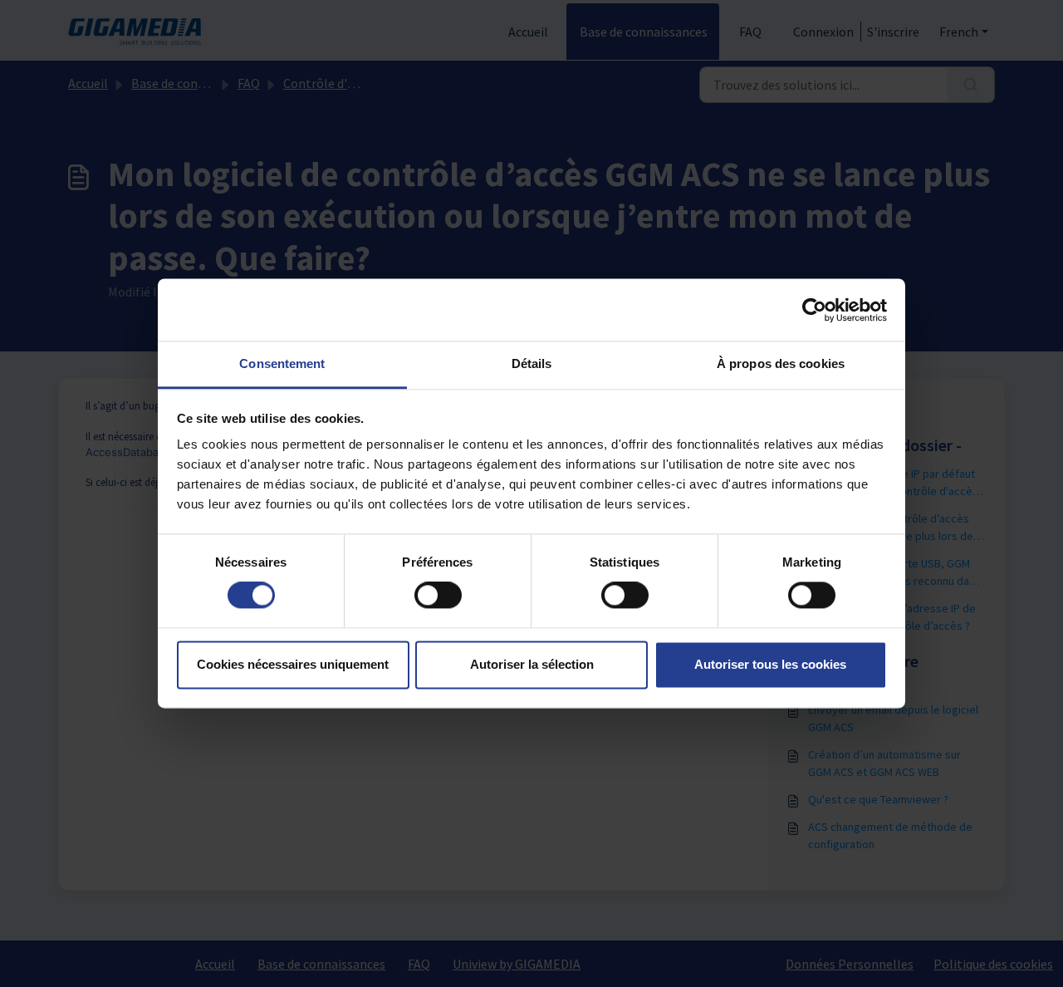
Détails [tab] (532, 363)
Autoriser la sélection (532, 664)
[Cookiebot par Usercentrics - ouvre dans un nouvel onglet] (814, 309)
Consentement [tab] (282, 363)
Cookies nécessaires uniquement (293, 664)
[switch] (438, 595)
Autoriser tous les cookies (770, 664)
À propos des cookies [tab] (781, 363)
